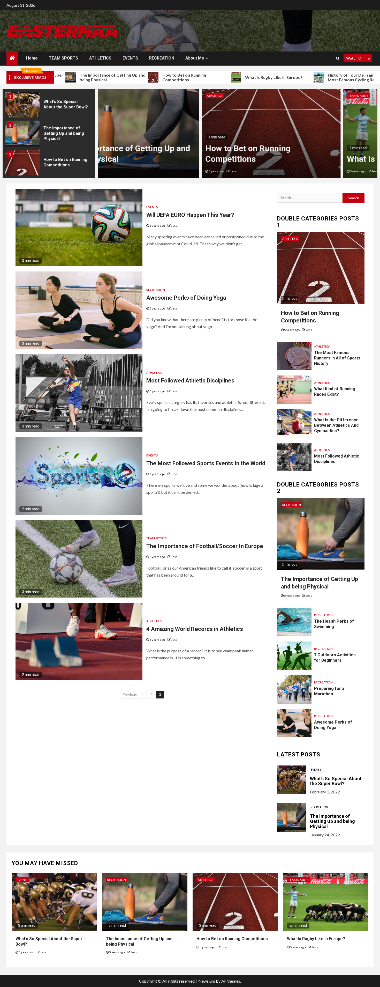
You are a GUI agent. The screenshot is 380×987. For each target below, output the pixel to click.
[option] (49, 115)
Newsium (206, 980)
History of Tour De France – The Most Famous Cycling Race (322, 77)
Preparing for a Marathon (329, 691)
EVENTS (130, 58)
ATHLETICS (100, 58)
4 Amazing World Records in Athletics (194, 629)
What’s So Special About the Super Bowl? (336, 824)
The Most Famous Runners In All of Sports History (337, 358)
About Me (194, 58)
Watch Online (358, 58)
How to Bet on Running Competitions (148, 77)
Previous (130, 694)
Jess (129, 171)
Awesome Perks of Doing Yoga (186, 297)
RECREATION (161, 58)
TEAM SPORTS (63, 58)
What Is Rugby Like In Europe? (237, 77)
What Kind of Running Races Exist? (334, 391)
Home (32, 58)
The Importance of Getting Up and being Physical (76, 77)
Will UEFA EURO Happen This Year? (190, 215)
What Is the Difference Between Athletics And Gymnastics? (336, 425)
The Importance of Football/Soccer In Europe (204, 546)
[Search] (338, 58)
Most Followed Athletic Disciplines (190, 380)
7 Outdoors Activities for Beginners (335, 657)
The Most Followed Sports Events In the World (205, 463)
